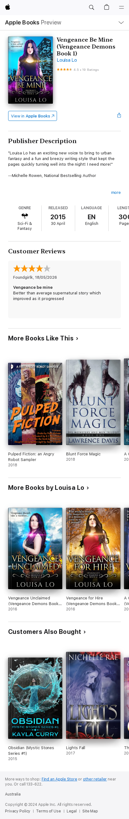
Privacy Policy (17, 811)
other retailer (95, 779)
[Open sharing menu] (119, 116)
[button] (91, 7)
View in (30, 116)
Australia (13, 794)
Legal (72, 811)
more (116, 192)
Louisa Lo (67, 60)
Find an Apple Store (59, 779)
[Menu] (121, 7)
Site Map (90, 811)
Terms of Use (48, 811)
